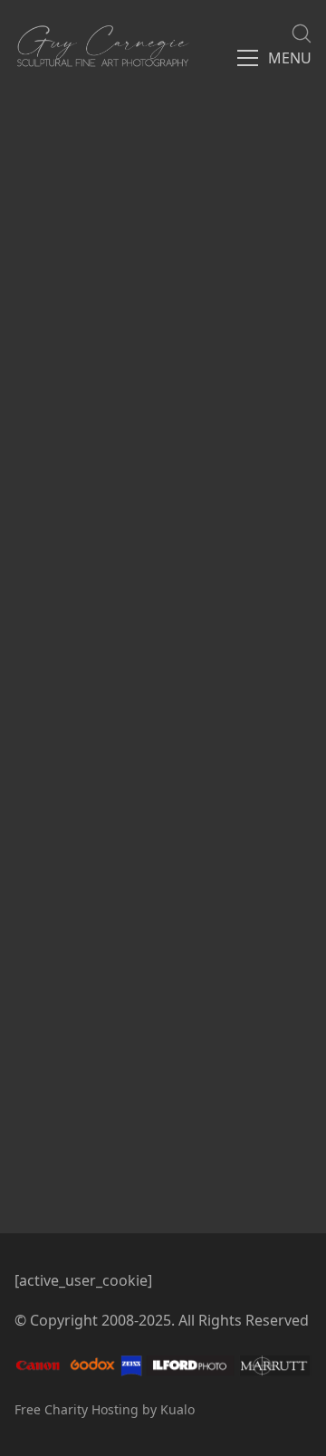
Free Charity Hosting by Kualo (104, 1409)
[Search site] (302, 33)
